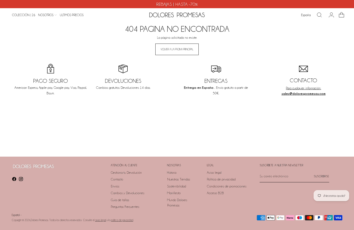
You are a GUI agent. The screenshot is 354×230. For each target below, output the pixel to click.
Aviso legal (214, 172)
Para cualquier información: (303, 88)
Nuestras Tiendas (178, 179)
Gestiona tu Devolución (126, 172)
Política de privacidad (221, 179)
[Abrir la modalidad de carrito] (339, 15)
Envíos (115, 186)
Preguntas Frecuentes (125, 206)
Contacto (117, 179)
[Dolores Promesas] (177, 15)
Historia (171, 172)
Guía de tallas (120, 200)
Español (16, 215)
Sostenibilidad (176, 186)
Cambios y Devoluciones (127, 193)
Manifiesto (174, 193)
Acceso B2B (215, 193)
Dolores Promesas (39, 220)
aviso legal (100, 220)
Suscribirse (321, 176)
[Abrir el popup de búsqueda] (319, 15)
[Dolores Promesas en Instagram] (21, 180)
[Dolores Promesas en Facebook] (15, 180)
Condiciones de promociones (226, 186)
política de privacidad (122, 220)
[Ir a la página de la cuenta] (329, 15)
